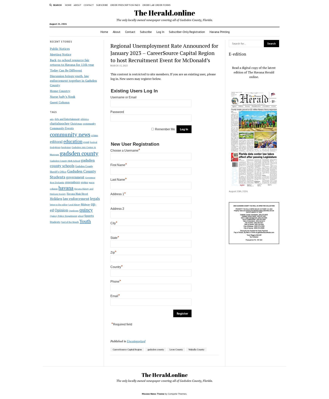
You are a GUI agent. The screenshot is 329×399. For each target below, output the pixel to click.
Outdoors (74, 210)
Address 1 (118, 194)
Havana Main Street (77, 194)
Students (55, 222)
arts (52, 119)
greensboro (72, 182)
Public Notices (60, 49)
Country (116, 267)
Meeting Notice (60, 54)
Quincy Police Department (63, 215)
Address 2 (117, 208)
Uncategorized (136, 341)
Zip (113, 252)
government (75, 177)
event (86, 142)
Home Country (60, 91)
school (81, 216)
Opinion (61, 210)
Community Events (62, 128)
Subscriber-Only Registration (187, 32)
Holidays (56, 199)
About (77, 5)
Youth (85, 221)
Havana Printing (219, 32)
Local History (74, 204)
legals (95, 198)
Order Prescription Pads (125, 5)
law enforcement (76, 198)
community (89, 123)
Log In (160, 32)
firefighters (55, 147)
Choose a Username (125, 150)
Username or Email (123, 97)
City (113, 223)
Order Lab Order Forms (156, 5)
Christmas (76, 123)
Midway (85, 204)
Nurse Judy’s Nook (62, 97)
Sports (89, 216)
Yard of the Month (70, 222)
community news (70, 134)
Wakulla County (196, 349)
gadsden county (79, 153)
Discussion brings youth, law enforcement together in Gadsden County (73, 80)
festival (93, 142)
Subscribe (102, 5)
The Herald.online (164, 13)
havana (65, 188)
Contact (89, 5)
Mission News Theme (153, 393)
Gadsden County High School (65, 160)
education (72, 141)
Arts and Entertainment (67, 119)
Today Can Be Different (66, 70)
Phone (115, 281)
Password (117, 112)
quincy (86, 210)
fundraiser (66, 147)
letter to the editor (59, 204)
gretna (84, 182)
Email (115, 296)
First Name (118, 165)
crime (94, 135)
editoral (56, 141)
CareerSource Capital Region (127, 349)
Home (68, 5)
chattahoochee (59, 123)
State (114, 237)
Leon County (176, 349)
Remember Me (165, 129)
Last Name (118, 179)
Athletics (84, 119)
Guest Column (59, 102)
